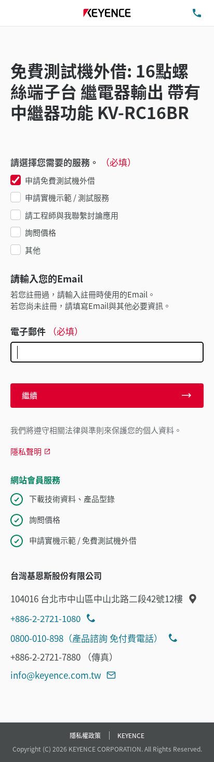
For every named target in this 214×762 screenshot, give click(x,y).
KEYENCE (130, 735)
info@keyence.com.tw (55, 674)
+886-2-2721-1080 (45, 618)
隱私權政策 (85, 735)
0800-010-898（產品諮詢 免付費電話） (86, 637)
